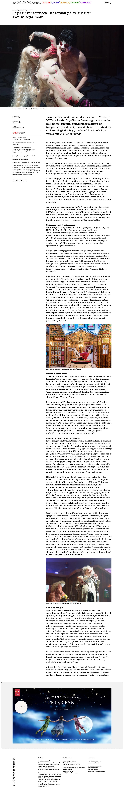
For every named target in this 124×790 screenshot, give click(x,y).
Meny (108, 2)
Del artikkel (19, 180)
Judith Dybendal (18, 10)
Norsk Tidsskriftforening (49, 773)
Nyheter (75, 2)
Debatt (55, 2)
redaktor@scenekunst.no (71, 764)
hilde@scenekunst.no (70, 772)
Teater (22, 132)
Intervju (65, 2)
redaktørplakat (55, 769)
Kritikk (46, 2)
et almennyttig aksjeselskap (47, 779)
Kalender (86, 2)
